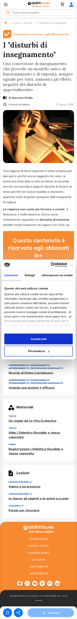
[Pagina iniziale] (6, 23)
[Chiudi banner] (72, 264)
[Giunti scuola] (38, 529)
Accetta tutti (39, 338)
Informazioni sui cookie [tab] (57, 275)
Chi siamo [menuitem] (38, 559)
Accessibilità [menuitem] (39, 573)
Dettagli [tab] (30, 275)
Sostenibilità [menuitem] (38, 566)
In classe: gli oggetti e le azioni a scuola (38, 498)
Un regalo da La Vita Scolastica (32, 421)
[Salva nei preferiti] (7, 612)
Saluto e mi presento (24, 486)
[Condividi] (18, 612)
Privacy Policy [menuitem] (38, 546)
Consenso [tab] (11, 275)
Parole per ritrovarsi (24, 510)
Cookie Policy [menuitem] (38, 539)
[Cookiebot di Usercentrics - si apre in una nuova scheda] (51, 264)
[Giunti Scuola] (38, 4)
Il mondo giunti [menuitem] (38, 552)
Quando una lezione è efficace (32, 387)
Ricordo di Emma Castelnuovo (31, 373)
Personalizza (36, 351)
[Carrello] (62, 4)
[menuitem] (20, 583)
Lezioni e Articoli (22, 23)
